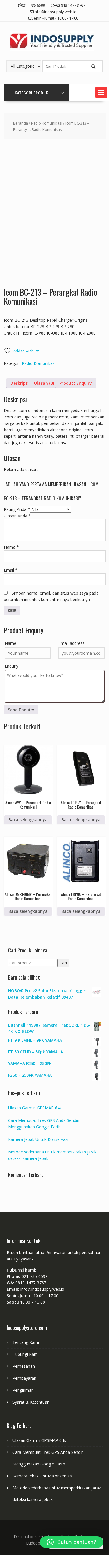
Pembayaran (24, 1378)
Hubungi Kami (25, 1354)
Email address (71, 643)
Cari (63, 963)
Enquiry (11, 666)
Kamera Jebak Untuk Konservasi (38, 1139)
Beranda (20, 123)
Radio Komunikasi (46, 123)
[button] (101, 92)
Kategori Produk (31, 93)
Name (10, 643)
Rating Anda (17, 509)
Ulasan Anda (17, 516)
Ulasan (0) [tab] (44, 383)
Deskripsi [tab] (19, 383)
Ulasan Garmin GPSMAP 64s (35, 1108)
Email (10, 570)
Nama (11, 547)
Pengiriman (23, 1390)
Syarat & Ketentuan (30, 1402)
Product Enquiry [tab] (75, 383)
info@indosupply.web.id (42, 1289)
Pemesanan (23, 1366)
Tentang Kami (25, 1342)
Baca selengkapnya (28, 819)
